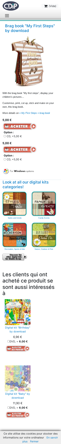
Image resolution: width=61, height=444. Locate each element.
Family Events (44, 218)
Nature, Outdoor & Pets (44, 249)
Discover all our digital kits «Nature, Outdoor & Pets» (44, 235)
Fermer (34, 441)
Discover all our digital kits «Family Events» (44, 204)
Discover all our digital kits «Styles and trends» (15, 204)
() (52, 6)
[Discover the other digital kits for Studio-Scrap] (14, 256)
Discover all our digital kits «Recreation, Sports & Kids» (15, 235)
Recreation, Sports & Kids (15, 249)
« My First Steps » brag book (34, 113)
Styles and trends (15, 218)
